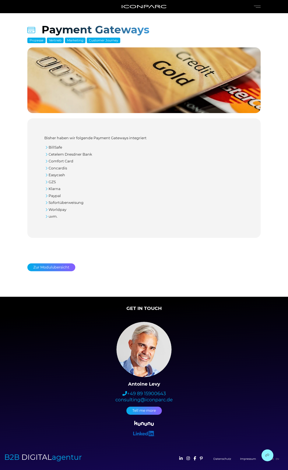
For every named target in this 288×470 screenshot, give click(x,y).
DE (272, 458)
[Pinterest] (201, 458)
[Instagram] (188, 458)
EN (277, 458)
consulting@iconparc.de (144, 400)
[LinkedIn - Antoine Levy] (144, 434)
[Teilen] (267, 455)
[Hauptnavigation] (256, 6)
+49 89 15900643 (146, 393)
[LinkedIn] (181, 458)
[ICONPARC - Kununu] (144, 424)
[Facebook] (195, 458)
